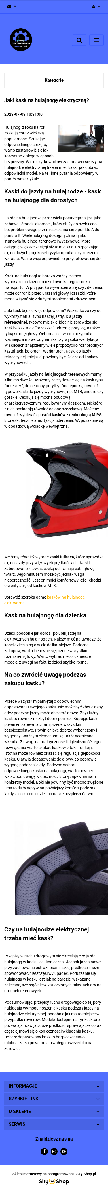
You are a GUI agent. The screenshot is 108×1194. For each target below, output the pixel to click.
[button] (54, 1086)
